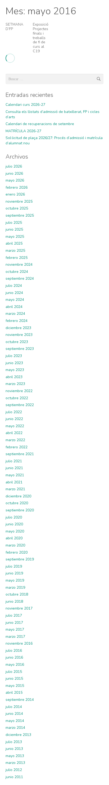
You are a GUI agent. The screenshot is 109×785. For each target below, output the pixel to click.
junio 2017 (14, 622)
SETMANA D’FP (14, 26)
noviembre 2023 (19, 334)
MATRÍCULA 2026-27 (23, 131)
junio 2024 (14, 292)
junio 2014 (14, 713)
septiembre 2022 (20, 404)
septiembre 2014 (20, 699)
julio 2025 (14, 222)
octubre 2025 (17, 208)
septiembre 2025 (20, 215)
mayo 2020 (15, 531)
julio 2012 (14, 769)
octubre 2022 (17, 398)
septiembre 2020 (20, 510)
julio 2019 (14, 566)
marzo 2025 (15, 250)
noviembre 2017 (19, 608)
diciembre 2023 (18, 327)
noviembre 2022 (19, 390)
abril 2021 (14, 482)
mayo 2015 (15, 685)
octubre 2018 (17, 594)
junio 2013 (14, 748)
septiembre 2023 (20, 348)
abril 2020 (14, 538)
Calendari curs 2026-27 (25, 104)
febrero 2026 (17, 187)
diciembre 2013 (18, 734)
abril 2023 (14, 376)
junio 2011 (14, 776)
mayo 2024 (15, 299)
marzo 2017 (15, 636)
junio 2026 (14, 173)
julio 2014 (14, 706)
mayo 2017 (15, 629)
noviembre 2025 (19, 201)
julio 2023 (14, 355)
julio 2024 (14, 285)
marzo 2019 (15, 587)
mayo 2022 (15, 426)
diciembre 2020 (18, 496)
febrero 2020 (17, 552)
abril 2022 (14, 432)
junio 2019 (14, 573)
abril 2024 (14, 306)
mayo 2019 (15, 580)
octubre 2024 (17, 271)
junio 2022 (14, 418)
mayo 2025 (15, 236)
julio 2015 (14, 671)
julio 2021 (14, 461)
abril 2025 (14, 243)
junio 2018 (14, 601)
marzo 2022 (15, 440)
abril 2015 (14, 692)
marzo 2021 (15, 489)
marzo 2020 (15, 545)
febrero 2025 (17, 257)
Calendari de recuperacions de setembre (40, 123)
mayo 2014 (15, 720)
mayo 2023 (15, 369)
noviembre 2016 (19, 643)
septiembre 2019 (20, 559)
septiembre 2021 (20, 453)
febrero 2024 (17, 320)
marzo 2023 (15, 383)
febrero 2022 (17, 447)
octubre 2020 (17, 503)
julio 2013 (14, 741)
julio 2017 (14, 615)
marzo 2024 (15, 313)
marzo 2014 (15, 727)
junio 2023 (14, 362)
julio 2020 (14, 517)
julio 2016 (14, 650)
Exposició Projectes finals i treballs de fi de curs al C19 (40, 38)
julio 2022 (14, 412)
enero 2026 (15, 194)
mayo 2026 (15, 180)
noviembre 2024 (19, 264)
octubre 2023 (17, 341)
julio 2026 (14, 166)
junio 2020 (14, 524)
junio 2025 (14, 229)
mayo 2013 (15, 755)
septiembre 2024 (20, 278)
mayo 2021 (15, 475)
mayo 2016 (15, 664)
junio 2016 (14, 657)
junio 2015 (14, 678)
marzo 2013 (15, 762)
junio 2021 (14, 467)
